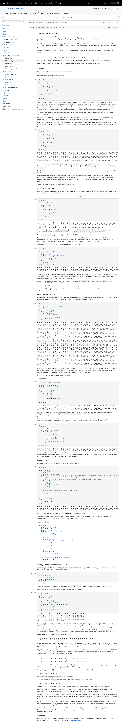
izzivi (41, 18)
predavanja (15, 9)
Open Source (39, 3)
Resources (28, 3)
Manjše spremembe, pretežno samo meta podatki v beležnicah (53, 22)
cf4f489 (104, 22)
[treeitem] (12, 60)
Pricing (58, 3)
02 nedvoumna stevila (52, 18)
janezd (7, 9)
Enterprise (49, 3)
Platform (10, 3)
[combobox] (14, 25)
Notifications (96, 8)
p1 (37, 18)
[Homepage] (4, 3)
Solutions (19, 3)
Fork (106, 8)
